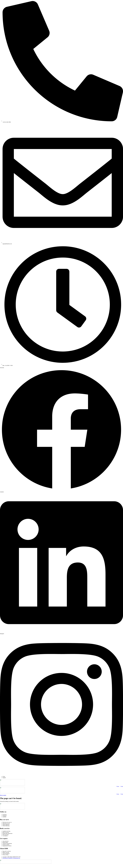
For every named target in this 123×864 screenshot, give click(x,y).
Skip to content (3, 795)
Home (118, 786)
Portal (122, 786)
